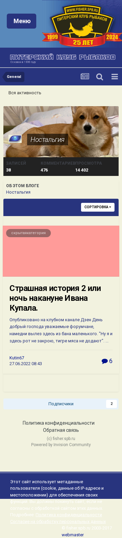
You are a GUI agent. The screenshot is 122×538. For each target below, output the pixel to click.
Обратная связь (61, 430)
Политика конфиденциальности (59, 423)
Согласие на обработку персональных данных (58, 521)
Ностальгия (47, 139)
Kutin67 (16, 357)
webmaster (73, 534)
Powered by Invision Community (61, 444)
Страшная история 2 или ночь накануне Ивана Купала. (55, 298)
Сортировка (96, 207)
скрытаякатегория (28, 233)
